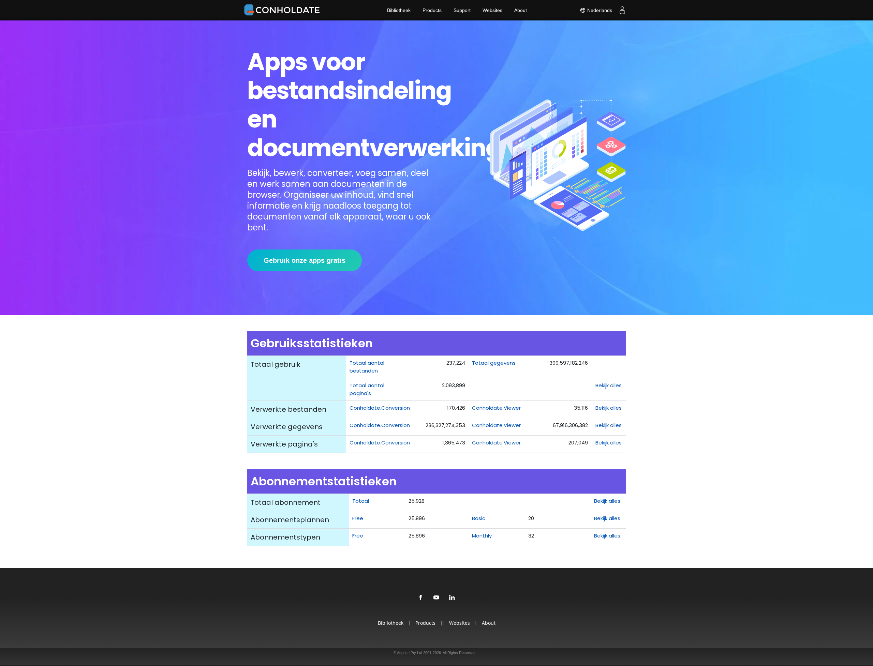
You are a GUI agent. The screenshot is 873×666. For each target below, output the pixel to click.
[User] (622, 10)
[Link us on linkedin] (452, 597)
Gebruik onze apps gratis (304, 260)
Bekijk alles (608, 385)
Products (432, 10)
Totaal (360, 500)
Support (462, 10)
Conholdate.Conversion (380, 407)
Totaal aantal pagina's (367, 389)
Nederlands (599, 10)
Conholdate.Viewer (496, 407)
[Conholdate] (283, 10)
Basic (478, 518)
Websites (492, 10)
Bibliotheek (399, 10)
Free (357, 518)
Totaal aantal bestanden (367, 366)
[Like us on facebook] (420, 597)
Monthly (482, 535)
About (520, 10)
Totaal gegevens (494, 362)
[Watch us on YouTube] (436, 597)
